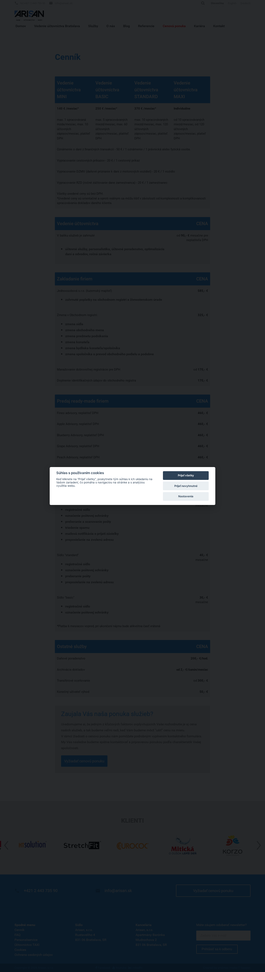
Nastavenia (185, 496)
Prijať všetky (186, 475)
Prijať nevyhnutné (186, 486)
